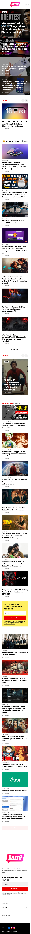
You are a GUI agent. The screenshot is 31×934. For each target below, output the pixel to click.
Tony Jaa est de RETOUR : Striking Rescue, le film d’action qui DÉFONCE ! (15, 590)
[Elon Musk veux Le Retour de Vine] (15, 777)
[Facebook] (9, 927)
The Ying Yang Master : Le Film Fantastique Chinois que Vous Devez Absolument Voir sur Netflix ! (13, 707)
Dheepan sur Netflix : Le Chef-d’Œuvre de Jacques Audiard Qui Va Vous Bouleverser (13, 562)
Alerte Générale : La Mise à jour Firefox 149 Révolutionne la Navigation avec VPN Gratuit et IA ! (14, 249)
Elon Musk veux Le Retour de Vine (14, 788)
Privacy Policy (23, 893)
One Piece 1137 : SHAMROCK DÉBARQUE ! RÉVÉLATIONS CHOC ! (14, 763)
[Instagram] (14, 927)
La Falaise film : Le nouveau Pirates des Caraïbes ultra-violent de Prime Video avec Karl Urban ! (14, 279)
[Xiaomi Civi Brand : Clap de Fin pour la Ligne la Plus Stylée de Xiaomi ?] (15, 66)
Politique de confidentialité (13, 620)
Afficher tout (16, 401)
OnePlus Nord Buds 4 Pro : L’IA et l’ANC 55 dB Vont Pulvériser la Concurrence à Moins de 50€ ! (14, 194)
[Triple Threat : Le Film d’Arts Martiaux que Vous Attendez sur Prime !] (15, 723)
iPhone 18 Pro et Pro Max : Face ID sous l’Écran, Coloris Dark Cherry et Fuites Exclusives (13, 123)
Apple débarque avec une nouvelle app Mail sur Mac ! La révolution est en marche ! (13, 814)
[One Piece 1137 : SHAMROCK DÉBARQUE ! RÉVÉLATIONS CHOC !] (15, 751)
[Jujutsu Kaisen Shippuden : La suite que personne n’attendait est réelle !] (15, 438)
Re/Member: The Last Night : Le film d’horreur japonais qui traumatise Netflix (14, 308)
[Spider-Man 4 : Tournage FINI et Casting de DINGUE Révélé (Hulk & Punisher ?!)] (15, 375)
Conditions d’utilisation (9, 621)
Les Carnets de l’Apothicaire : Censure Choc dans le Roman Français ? (13, 423)
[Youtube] (11, 927)
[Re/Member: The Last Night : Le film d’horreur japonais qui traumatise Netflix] (15, 295)
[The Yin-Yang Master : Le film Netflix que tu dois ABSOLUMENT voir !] (15, 665)
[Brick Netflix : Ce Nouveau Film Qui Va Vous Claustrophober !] (15, 494)
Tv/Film (4, 12)
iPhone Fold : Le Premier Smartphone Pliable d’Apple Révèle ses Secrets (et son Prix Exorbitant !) (14, 165)
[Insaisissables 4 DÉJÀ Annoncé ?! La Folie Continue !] (15, 639)
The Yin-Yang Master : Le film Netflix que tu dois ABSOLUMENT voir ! (14, 678)
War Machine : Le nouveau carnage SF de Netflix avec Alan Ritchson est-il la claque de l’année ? (14, 337)
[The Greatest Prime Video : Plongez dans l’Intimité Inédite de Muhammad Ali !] (15, 23)
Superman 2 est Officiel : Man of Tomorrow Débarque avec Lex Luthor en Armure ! (14, 479)
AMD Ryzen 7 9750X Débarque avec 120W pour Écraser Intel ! (13, 221)
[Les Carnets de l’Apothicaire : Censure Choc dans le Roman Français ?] (15, 410)
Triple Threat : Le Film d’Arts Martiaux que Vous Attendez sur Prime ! (14, 736)
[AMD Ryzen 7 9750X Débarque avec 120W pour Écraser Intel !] (15, 209)
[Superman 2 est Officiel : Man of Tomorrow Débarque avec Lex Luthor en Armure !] (15, 466)
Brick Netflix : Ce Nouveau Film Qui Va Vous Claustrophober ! (14, 507)
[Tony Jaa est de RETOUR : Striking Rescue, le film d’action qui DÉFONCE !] (15, 576)
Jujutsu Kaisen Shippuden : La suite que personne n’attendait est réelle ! (14, 451)
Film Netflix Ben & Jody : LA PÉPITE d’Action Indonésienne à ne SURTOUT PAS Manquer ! (15, 533)
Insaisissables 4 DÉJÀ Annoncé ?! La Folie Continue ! (15, 651)
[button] (3, 5)
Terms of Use (7, 894)
